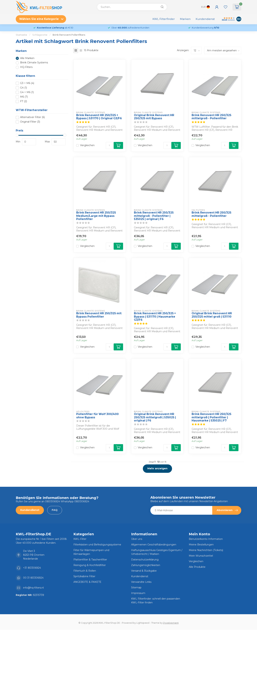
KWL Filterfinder (163, 19)
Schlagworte (39, 34)
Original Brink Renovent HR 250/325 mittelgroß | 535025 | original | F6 (155, 417)
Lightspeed (142, 623)
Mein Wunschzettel (201, 555)
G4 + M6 (27, 92)
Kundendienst (205, 19)
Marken (185, 19)
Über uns (136, 539)
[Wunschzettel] (225, 6)
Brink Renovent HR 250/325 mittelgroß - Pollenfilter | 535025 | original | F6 (154, 216)
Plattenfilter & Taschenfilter (90, 559)
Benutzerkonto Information (206, 539)
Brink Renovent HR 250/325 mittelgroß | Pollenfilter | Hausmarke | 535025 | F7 (211, 417)
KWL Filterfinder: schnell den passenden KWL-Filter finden (155, 600)
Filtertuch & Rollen (84, 570)
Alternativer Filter (32, 117)
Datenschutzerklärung (145, 559)
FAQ (55, 510)
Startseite (21, 34)
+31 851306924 (32, 567)
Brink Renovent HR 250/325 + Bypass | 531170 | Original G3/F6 (99, 117)
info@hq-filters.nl (33, 587)
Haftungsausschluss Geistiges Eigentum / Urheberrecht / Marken (156, 552)
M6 (24, 97)
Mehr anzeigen (157, 468)
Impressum (138, 593)
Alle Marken (27, 58)
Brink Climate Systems (34, 62)
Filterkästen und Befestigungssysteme (97, 544)
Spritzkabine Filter (84, 576)
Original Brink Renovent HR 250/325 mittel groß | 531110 (212, 315)
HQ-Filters (26, 67)
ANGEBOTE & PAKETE (87, 581)
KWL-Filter (79, 539)
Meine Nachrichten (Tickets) (206, 550)
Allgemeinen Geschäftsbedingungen (153, 544)
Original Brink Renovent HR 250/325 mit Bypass (154, 117)
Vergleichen (87, 145)
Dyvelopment (171, 623)
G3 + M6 (27, 83)
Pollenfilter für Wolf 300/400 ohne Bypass (97, 416)
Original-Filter (30, 122)
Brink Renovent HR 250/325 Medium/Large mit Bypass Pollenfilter (96, 216)
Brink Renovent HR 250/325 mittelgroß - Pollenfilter (211, 117)
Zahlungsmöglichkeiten (145, 565)
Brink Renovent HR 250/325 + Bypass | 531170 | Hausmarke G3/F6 (155, 316)
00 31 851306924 (33, 577)
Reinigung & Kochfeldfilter (89, 565)
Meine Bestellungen (201, 544)
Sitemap (136, 587)
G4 (23, 87)
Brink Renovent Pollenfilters (69, 34)
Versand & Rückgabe (144, 570)
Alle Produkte (197, 566)
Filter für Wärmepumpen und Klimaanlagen (91, 552)
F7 (23, 101)
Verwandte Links (141, 581)
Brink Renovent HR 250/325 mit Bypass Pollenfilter (99, 315)
